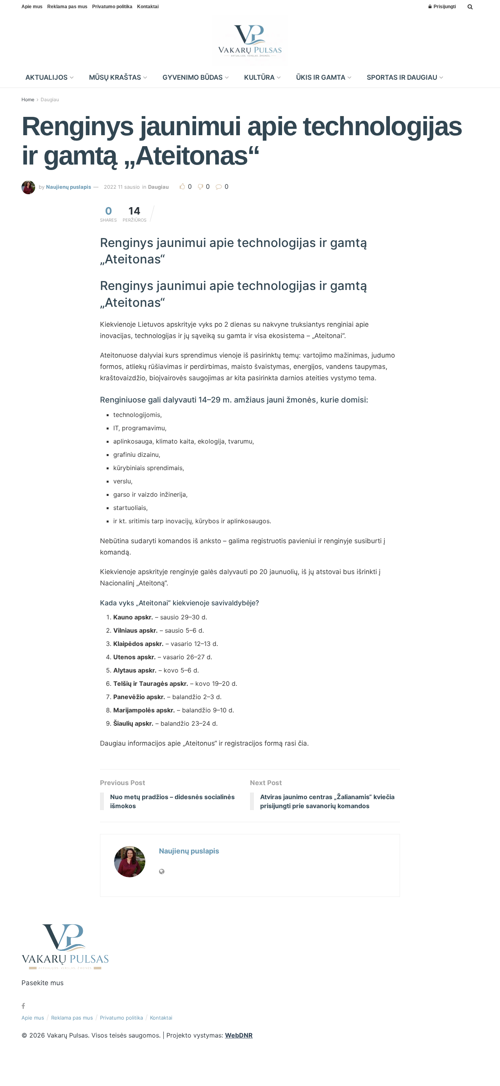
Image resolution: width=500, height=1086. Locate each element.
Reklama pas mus (67, 6)
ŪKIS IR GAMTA (320, 77)
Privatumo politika (112, 6)
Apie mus (32, 6)
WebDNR (239, 1035)
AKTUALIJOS (46, 77)
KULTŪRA (259, 77)
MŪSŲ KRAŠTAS (115, 77)
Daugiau (50, 99)
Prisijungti (444, 6)
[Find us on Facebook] (23, 1006)
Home (27, 99)
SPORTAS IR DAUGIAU (402, 77)
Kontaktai (148, 6)
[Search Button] (470, 6)
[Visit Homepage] (250, 40)
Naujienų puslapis (68, 187)
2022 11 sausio (122, 187)
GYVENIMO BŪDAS (192, 77)
